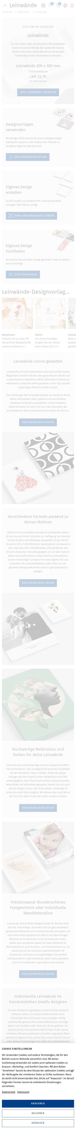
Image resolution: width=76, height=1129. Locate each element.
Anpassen (38, 1123)
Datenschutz (8, 1092)
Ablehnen (38, 1113)
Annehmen (38, 1103)
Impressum (23, 1092)
